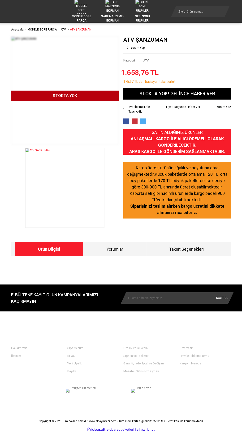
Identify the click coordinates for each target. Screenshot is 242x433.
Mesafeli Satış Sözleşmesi (141, 371)
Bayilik (71, 371)
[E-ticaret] (120, 430)
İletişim (16, 356)
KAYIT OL (222, 298)
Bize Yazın (187, 348)
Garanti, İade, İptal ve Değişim (143, 363)
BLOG (71, 356)
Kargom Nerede (190, 363)
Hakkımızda (19, 348)
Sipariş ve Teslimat (136, 356)
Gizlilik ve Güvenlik (135, 348)
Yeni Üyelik (74, 363)
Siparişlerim (75, 348)
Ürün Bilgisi (49, 249)
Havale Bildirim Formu (194, 356)
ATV (146, 60)
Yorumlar (114, 249)
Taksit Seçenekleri (186, 249)
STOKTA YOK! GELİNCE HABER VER (177, 93)
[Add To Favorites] (136, 107)
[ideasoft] (96, 429)
